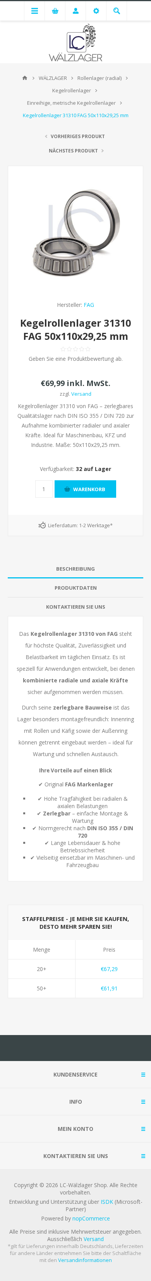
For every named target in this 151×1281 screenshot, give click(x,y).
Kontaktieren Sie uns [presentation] (75, 606)
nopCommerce (91, 1218)
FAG (89, 304)
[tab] (75, 568)
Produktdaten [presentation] (76, 587)
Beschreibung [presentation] (75, 568)
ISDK (107, 1201)
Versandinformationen (85, 1260)
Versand (81, 393)
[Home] (25, 78)
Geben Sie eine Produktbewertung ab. (76, 358)
